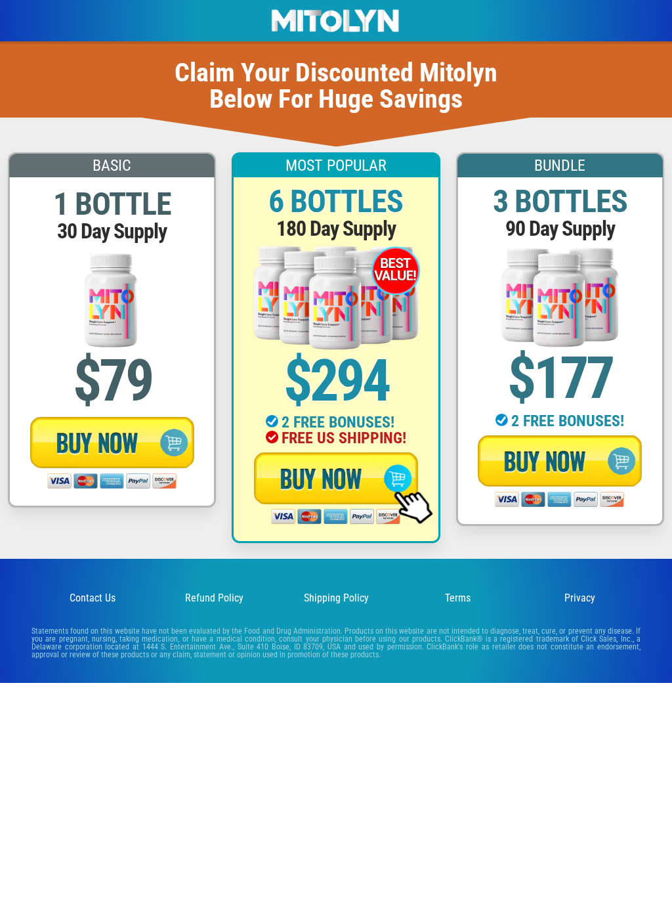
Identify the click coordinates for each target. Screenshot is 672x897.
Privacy (579, 598)
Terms (458, 598)
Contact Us (93, 598)
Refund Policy (214, 598)
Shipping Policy (336, 598)
